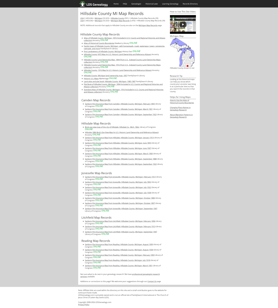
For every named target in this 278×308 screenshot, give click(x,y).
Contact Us (151, 281)
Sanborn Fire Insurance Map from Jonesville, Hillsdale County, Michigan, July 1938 (118, 193)
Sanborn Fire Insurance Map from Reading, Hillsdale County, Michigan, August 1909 (119, 244)
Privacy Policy (83, 304)
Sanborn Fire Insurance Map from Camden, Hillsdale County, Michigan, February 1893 (120, 104)
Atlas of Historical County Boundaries (99, 43)
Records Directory (190, 4)
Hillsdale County (117, 18)
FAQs (125, 4)
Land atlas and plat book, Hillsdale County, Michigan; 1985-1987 (110, 81)
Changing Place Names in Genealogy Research (180, 108)
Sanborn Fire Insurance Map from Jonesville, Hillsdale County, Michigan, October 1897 (120, 203)
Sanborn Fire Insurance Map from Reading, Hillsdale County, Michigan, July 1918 (117, 260)
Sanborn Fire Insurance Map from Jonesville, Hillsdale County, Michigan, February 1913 (120, 177)
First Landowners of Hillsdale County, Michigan (103, 51)
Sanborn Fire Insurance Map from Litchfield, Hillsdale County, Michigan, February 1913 (120, 226)
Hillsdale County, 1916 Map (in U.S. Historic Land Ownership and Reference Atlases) (118, 70)
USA (82, 18)
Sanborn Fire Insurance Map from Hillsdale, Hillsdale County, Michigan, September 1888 (121, 159)
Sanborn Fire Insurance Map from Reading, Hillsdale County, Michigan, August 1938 (119, 250)
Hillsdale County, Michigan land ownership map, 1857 (105, 75)
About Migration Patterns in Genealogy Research (181, 116)
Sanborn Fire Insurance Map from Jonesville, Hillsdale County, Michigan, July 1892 (118, 182)
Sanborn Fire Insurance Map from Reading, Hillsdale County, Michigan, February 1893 (120, 255)
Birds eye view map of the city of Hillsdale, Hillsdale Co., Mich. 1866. (112, 127)
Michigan (98, 18)
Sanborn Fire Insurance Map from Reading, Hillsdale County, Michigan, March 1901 (118, 265)
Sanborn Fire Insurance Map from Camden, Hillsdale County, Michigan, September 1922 (120, 114)
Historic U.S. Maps (91, 78)
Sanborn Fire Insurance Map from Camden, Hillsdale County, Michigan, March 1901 (119, 109)
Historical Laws (152, 4)
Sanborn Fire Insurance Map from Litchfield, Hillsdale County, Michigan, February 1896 (120, 221)
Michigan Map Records (120, 20)
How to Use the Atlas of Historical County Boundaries (182, 101)
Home (116, 4)
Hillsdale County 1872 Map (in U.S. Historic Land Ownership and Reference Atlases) (117, 54)
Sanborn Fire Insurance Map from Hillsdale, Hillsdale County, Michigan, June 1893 (118, 143)
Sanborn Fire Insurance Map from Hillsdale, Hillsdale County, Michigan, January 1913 (119, 137)
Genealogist (136, 4)
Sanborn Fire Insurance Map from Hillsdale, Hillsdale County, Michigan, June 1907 (118, 148)
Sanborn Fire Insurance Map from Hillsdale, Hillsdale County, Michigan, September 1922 (121, 164)
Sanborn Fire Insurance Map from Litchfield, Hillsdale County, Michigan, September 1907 (121, 232)
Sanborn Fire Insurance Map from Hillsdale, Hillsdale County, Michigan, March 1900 (119, 153)
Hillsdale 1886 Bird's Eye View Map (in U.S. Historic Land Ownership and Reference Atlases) (122, 132)
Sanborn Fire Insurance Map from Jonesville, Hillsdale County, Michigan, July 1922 (118, 187)
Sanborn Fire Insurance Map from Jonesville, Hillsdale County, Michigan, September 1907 (121, 208)
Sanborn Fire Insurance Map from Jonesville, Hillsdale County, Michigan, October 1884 (120, 198)
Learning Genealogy (170, 4)
